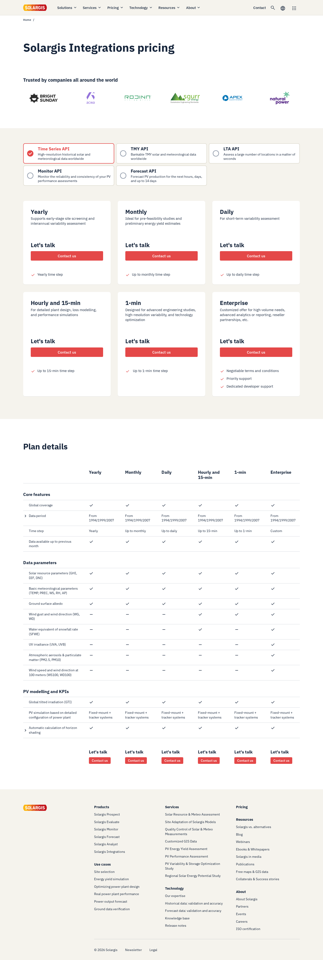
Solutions (64, 7)
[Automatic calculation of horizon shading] (52, 730)
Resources (166, 7)
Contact (259, 7)
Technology (138, 7)
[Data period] (52, 516)
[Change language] (282, 8)
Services (89, 7)
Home (27, 19)
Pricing (113, 7)
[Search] (273, 7)
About (191, 7)
